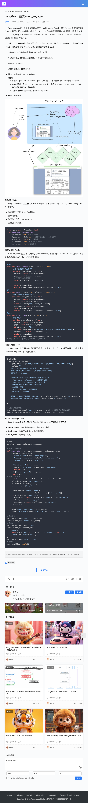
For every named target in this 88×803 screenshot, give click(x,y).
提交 (78, 778)
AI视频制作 (40, 795)
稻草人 (7, 22)
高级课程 (29, 795)
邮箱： (36, 773)
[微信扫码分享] (9, 579)
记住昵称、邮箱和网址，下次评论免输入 (21, 778)
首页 (6, 11)
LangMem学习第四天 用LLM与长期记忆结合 (23, 692)
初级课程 (10, 795)
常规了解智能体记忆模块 (57, 647)
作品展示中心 (51, 795)
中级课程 (19, 795)
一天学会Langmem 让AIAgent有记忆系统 (64, 735)
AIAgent (36, 22)
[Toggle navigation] (83, 4)
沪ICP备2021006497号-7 (61, 799)
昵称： (10, 773)
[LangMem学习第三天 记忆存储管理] (64, 676)
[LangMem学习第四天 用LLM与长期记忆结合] (24, 676)
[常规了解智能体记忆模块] (64, 633)
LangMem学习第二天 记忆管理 (19, 735)
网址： (62, 773)
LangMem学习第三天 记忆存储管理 (61, 691)
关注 (70, 592)
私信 (80, 592)
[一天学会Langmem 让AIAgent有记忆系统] (64, 721)
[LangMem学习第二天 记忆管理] (24, 721)
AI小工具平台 (74, 795)
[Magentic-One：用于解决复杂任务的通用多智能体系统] (24, 633)
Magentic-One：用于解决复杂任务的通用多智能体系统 (23, 648)
